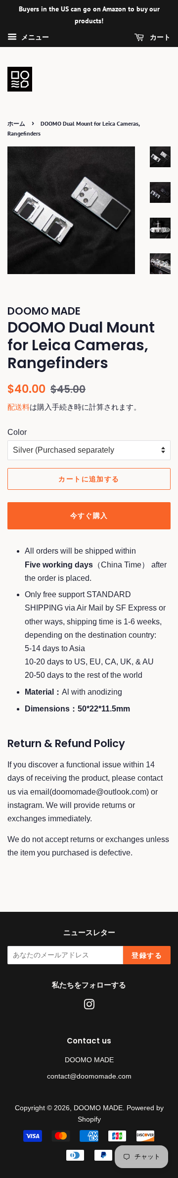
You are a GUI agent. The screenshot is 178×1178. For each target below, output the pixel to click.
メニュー (34, 37)
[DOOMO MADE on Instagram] (89, 1006)
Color (17, 432)
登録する (147, 955)
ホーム (16, 123)
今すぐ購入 (89, 515)
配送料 (18, 407)
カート (159, 37)
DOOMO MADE (98, 1108)
